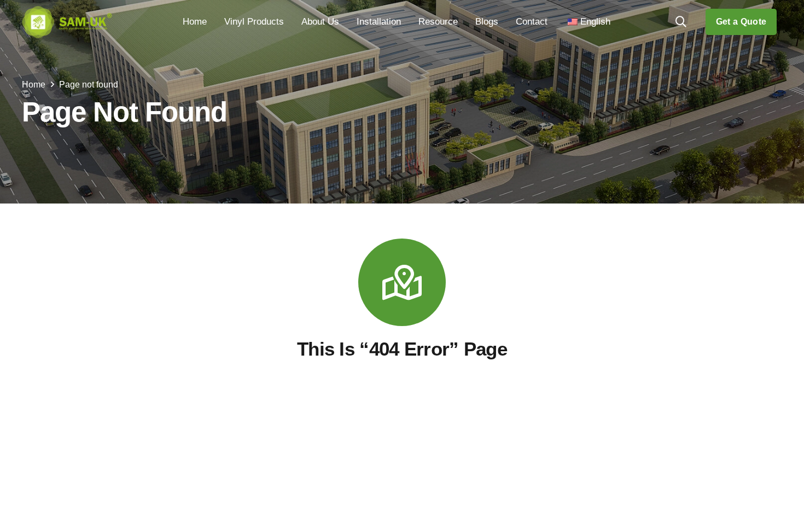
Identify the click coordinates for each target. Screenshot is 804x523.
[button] (289, 22)
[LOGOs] (67, 21)
